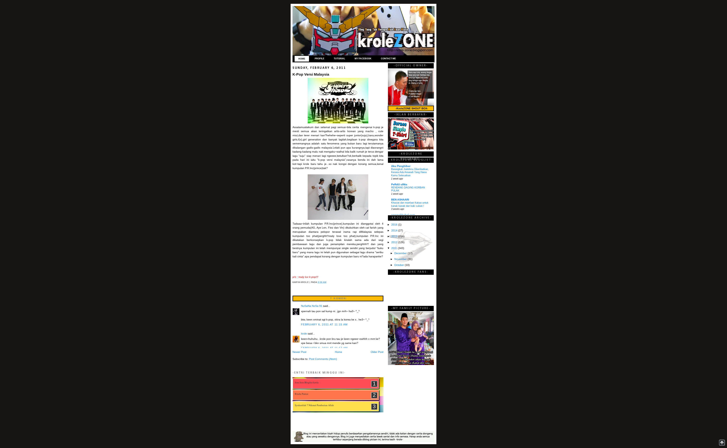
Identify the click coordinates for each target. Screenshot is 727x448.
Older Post (377, 352)
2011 (394, 248)
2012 (394, 242)
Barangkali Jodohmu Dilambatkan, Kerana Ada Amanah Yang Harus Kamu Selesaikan (410, 172)
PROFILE (319, 58)
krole (304, 333)
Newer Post (299, 352)
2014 (394, 230)
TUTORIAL (339, 58)
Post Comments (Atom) (323, 359)
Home (338, 352)
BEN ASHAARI (400, 199)
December (401, 253)
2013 (394, 236)
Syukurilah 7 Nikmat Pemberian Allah (314, 405)
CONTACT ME (388, 58)
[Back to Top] (722, 442)
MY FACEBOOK (363, 58)
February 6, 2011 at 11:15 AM (324, 324)
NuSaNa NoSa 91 (311, 306)
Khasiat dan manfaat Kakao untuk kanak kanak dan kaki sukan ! (409, 204)
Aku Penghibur (400, 166)
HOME (301, 58)
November (401, 259)
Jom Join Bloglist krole (307, 382)
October (399, 265)
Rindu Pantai (301, 394)
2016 (394, 224)
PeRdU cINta (399, 184)
